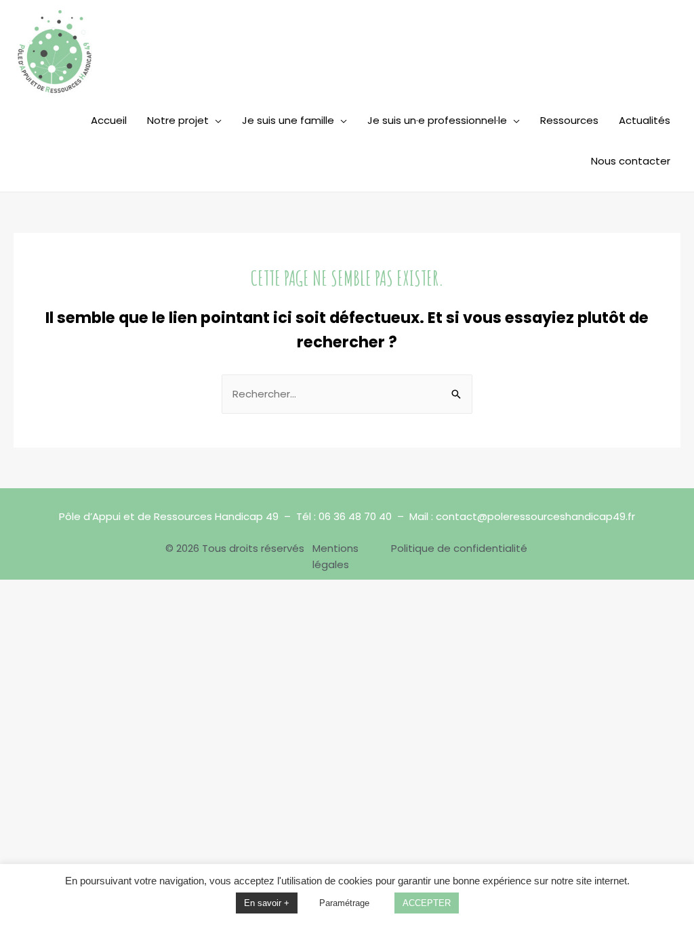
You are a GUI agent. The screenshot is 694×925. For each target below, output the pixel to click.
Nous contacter (630, 161)
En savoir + (266, 903)
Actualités (644, 120)
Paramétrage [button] (344, 903)
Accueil (109, 120)
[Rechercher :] (347, 394)
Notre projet (178, 120)
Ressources (569, 120)
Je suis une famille (288, 120)
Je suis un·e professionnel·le (437, 120)
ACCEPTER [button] (427, 903)
